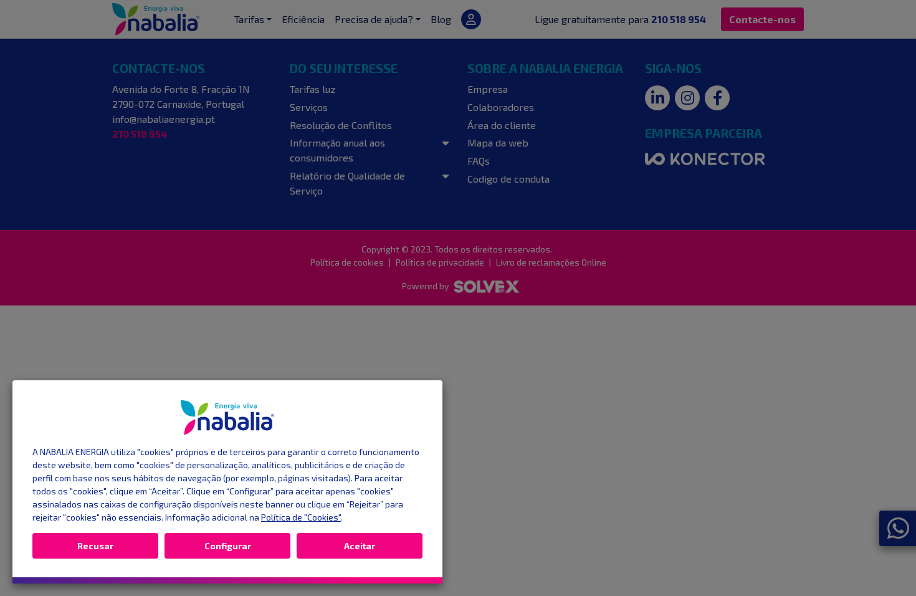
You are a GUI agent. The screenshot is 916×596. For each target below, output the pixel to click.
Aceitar (359, 546)
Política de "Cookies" (301, 517)
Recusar (95, 546)
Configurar (227, 546)
